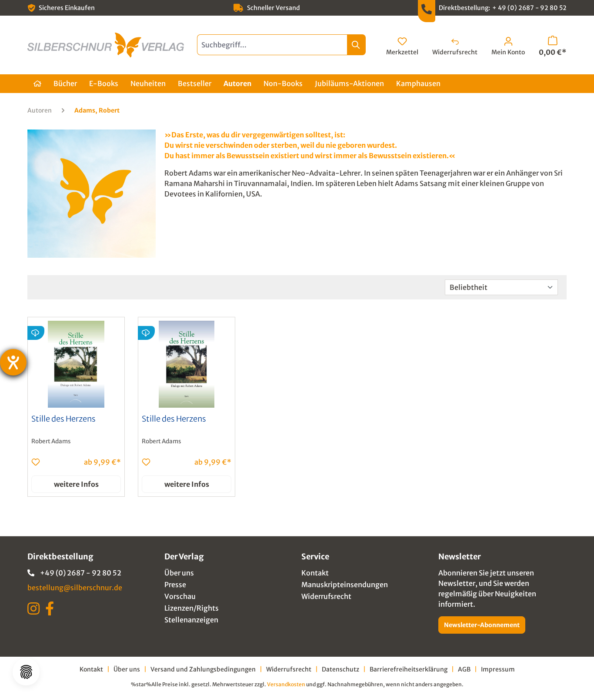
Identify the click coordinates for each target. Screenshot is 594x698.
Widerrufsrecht (326, 596)
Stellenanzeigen (191, 619)
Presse (175, 584)
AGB (464, 669)
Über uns (179, 572)
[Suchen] (356, 44)
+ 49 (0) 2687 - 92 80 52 (529, 8)
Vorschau (180, 596)
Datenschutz (340, 669)
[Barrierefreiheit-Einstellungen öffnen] (13, 362)
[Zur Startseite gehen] (105, 45)
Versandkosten (286, 684)
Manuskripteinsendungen (344, 584)
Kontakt (315, 572)
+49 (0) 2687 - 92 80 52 (80, 572)
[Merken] (35, 462)
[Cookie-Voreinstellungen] (26, 672)
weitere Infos (76, 484)
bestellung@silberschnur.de (74, 587)
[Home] (37, 83)
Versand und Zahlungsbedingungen (203, 669)
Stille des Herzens (63, 419)
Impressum (498, 669)
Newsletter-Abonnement (482, 625)
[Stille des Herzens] (76, 364)
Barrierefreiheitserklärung (408, 669)
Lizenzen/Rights (191, 608)
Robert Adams (51, 441)
